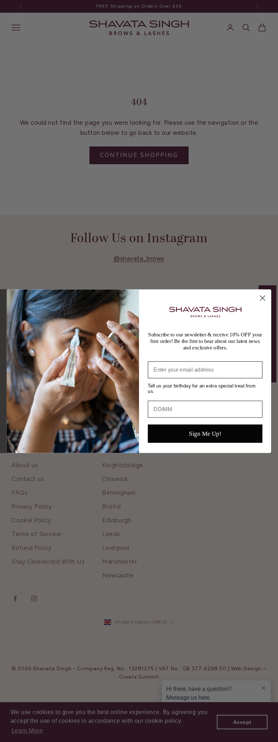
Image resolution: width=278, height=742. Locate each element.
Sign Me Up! (205, 433)
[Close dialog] (263, 298)
